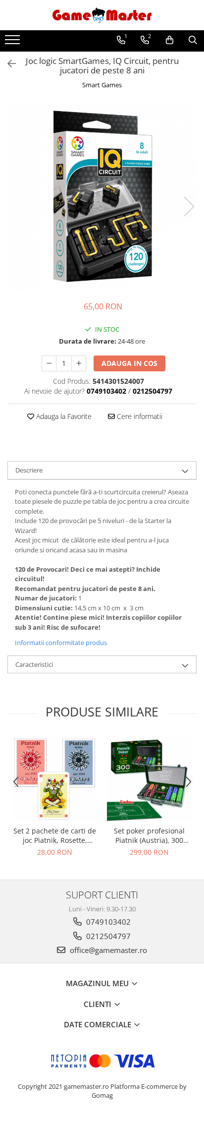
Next (189, 206)
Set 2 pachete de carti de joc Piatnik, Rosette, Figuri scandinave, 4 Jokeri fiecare (54, 835)
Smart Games (102, 84)
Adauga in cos (129, 363)
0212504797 (107, 936)
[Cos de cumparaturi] (169, 40)
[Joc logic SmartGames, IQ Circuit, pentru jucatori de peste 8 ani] (102, 196)
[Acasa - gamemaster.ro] (102, 15)
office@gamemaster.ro (107, 950)
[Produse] (13, 42)
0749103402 (107, 922)
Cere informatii (138, 416)
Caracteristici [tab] (34, 664)
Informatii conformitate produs (61, 642)
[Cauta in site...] (193, 40)
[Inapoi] (7, 63)
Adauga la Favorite (63, 416)
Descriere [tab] (29, 470)
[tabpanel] (102, 196)
